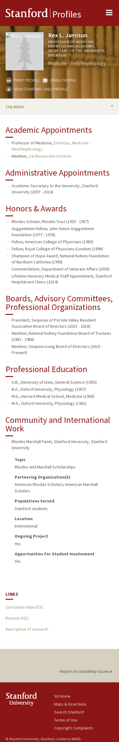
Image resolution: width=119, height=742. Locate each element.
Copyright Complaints (73, 728)
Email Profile (62, 80)
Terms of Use (66, 720)
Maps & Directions (70, 704)
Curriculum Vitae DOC (24, 607)
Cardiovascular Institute (50, 156)
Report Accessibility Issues (85, 671)
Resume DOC (17, 618)
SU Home (62, 696)
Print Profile (26, 80)
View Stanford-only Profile (40, 89)
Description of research (26, 629)
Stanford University (29, 699)
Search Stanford (69, 712)
